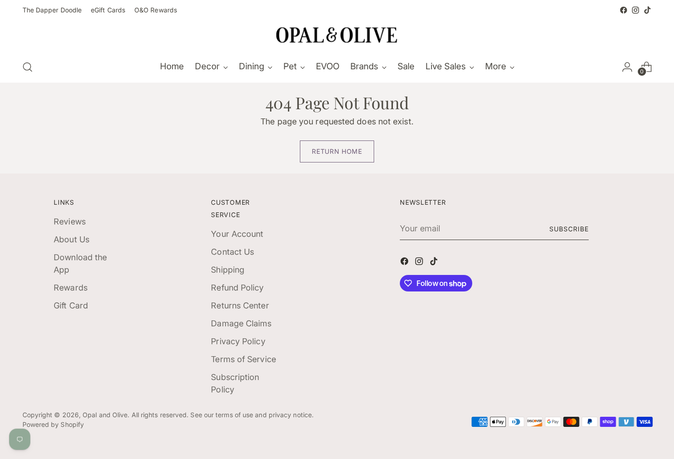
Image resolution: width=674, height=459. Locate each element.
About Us (71, 239)
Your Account (237, 234)
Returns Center (240, 305)
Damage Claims (241, 323)
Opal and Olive (105, 415)
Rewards (71, 287)
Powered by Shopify (53, 424)
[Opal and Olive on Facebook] (623, 10)
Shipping (227, 269)
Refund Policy (237, 287)
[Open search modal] (27, 67)
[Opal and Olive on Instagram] (635, 10)
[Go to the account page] (627, 67)
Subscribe (569, 229)
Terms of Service (243, 359)
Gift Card (71, 305)
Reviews (70, 221)
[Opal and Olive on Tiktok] (647, 10)
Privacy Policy (238, 341)
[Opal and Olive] (337, 34)
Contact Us (232, 252)
